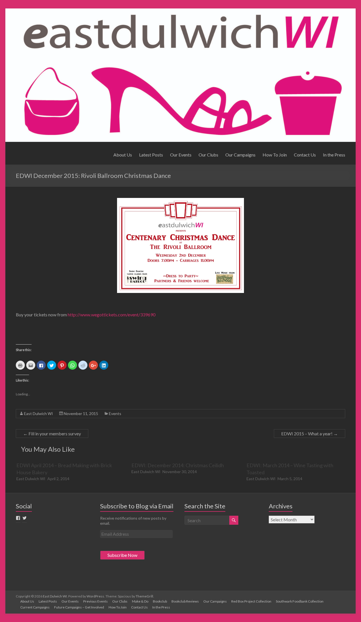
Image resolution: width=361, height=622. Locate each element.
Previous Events (95, 601)
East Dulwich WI (38, 413)
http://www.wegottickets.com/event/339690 (111, 314)
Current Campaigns (35, 607)
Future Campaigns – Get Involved (79, 607)
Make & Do (140, 601)
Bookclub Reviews (185, 601)
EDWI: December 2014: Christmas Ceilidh (177, 465)
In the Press (334, 154)
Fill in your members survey (52, 433)
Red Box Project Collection (251, 601)
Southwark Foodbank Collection (299, 601)
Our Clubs (208, 154)
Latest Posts (151, 154)
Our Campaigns (240, 154)
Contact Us (305, 154)
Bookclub (160, 601)
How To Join (275, 154)
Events (115, 413)
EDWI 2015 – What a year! (309, 433)
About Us (122, 154)
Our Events (180, 154)
